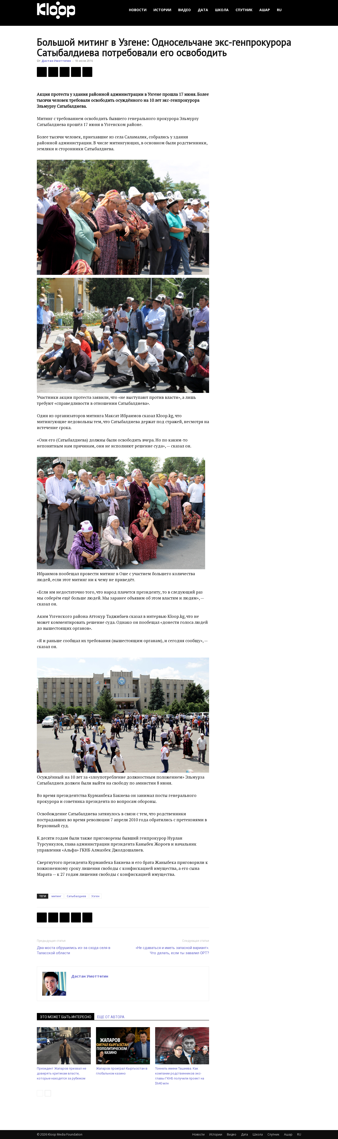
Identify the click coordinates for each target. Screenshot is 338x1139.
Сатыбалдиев (76, 896)
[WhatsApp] (87, 72)
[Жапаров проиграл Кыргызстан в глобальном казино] (123, 1045)
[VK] (65, 72)
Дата (203, 9)
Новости (137, 9)
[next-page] (48, 1093)
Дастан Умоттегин (56, 61)
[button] (295, 10)
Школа (222, 9)
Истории (162, 9)
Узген (95, 896)
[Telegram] (76, 72)
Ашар (264, 9)
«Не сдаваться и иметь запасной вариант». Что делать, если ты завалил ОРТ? (172, 950)
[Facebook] (42, 72)
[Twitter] (53, 72)
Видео (184, 9)
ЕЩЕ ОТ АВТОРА (110, 1017)
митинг (56, 896)
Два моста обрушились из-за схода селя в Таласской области (73, 950)
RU (279, 9)
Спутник (244, 9)
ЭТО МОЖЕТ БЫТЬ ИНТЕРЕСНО (65, 1017)
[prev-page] (40, 1093)
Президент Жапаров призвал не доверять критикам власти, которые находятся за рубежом (61, 1073)
